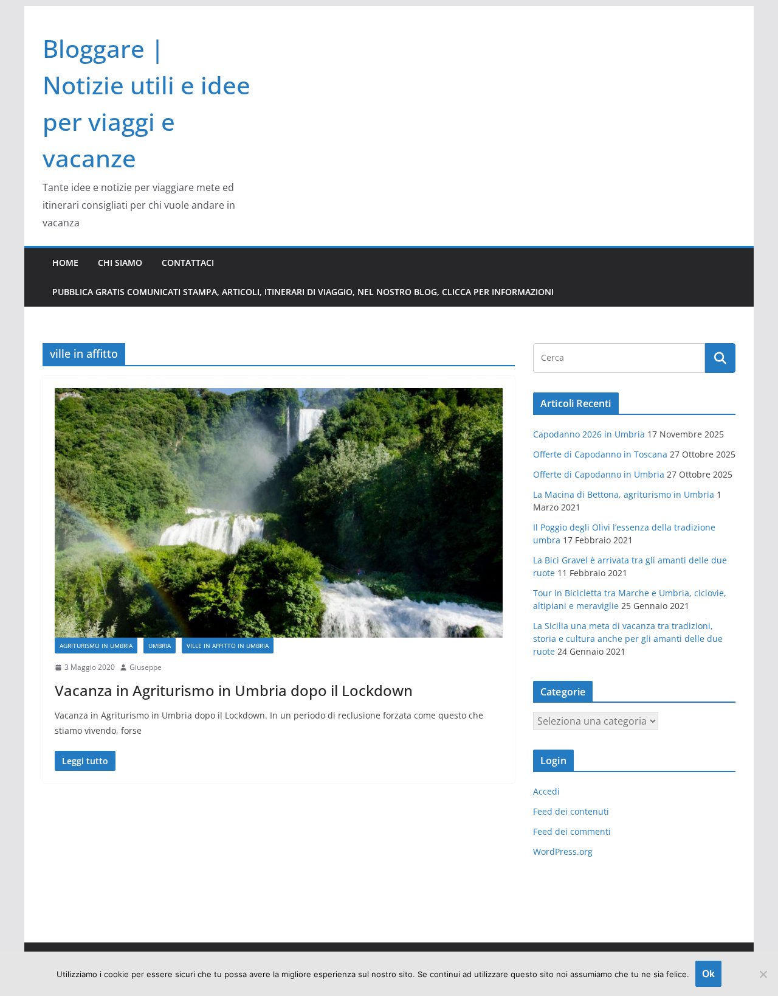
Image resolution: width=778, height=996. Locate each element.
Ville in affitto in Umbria (228, 645)
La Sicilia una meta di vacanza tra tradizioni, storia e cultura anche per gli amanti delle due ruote (628, 638)
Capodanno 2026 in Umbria (589, 434)
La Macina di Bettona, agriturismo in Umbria (623, 494)
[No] (763, 974)
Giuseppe (145, 667)
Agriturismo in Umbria (96, 645)
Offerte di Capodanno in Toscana (600, 454)
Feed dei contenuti (571, 811)
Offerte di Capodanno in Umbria (598, 474)
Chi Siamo (120, 262)
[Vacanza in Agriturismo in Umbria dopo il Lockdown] (279, 513)
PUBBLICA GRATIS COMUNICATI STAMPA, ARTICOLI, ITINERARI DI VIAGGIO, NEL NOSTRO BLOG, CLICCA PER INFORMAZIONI (303, 292)
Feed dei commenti (572, 831)
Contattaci (188, 262)
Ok (708, 973)
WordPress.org (563, 851)
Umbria (159, 645)
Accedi (546, 791)
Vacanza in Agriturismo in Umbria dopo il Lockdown (234, 690)
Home (65, 262)
